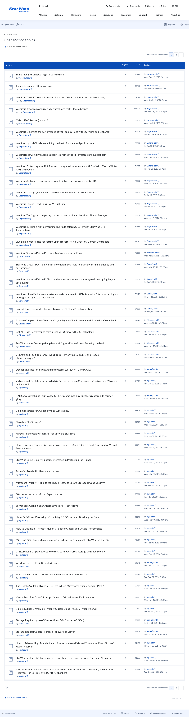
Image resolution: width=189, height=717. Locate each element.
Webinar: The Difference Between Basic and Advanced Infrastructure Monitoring (60, 97)
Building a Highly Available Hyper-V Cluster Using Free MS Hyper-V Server (56, 608)
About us (175, 15)
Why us (43, 15)
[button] (181, 55)
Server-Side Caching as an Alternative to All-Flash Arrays (47, 505)
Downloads (135, 6)
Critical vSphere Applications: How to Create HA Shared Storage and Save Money (60, 551)
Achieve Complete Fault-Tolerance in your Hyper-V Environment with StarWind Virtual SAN (66, 320)
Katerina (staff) (25, 256)
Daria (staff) (24, 271)
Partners (159, 15)
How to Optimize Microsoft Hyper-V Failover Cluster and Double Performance (59, 528)
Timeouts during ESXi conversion (34, 85)
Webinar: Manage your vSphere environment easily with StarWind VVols (55, 192)
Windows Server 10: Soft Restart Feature (38, 562)
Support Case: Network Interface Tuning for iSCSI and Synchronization (54, 308)
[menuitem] (20, 24)
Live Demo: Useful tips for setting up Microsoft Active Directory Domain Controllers (62, 241)
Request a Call (115, 6)
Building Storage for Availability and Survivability (42, 410)
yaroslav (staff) (25, 77)
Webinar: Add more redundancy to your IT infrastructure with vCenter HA (56, 180)
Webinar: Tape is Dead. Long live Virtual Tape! (41, 203)
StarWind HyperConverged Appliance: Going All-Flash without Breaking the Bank (60, 343)
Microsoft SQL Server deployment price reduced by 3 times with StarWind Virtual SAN (63, 540)
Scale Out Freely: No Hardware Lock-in (37, 471)
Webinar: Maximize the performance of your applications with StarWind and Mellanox (63, 131)
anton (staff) (24, 373)
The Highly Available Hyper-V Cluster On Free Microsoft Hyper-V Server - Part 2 (60, 585)
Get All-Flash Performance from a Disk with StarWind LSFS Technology (55, 331)
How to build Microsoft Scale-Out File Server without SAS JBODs (52, 574)
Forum (151, 6)
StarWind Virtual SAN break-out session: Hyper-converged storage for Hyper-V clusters (64, 657)
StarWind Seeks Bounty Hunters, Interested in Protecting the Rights (53, 459)
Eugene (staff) (28, 100)
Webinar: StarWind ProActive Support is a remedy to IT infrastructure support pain (61, 154)
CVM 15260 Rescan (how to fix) (33, 120)
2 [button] (176, 55)
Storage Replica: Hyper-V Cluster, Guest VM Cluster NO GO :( (50, 620)
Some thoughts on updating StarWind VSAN (40, 74)
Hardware (76, 15)
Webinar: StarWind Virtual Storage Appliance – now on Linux (49, 253)
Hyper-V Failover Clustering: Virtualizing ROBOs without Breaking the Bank (57, 517)
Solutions (108, 15)
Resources (126, 15)
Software (59, 15)
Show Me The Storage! (28, 422)
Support (143, 15)
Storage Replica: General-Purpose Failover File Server (45, 631)
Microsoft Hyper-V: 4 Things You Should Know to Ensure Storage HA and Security (60, 482)
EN (176, 6)
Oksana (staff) (25, 323)
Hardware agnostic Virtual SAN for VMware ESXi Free (45, 433)
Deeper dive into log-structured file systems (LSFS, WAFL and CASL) (53, 369)
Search (45, 6)
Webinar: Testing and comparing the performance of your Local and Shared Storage (61, 215)
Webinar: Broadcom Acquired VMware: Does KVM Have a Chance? (52, 108)
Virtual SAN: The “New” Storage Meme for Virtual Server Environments (55, 597)
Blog (164, 6)
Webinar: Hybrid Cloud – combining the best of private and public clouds (55, 143)
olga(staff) (23, 387)
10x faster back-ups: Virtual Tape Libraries (39, 494)
